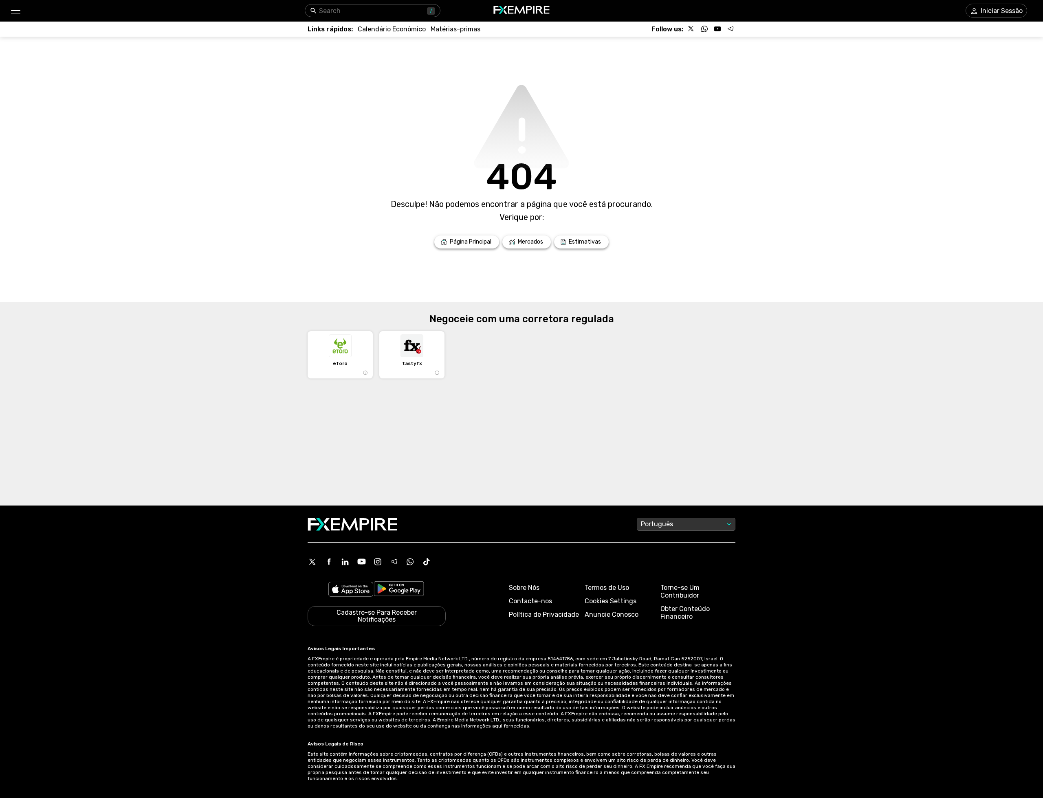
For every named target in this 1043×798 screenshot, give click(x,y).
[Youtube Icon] (361, 562)
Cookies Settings (610, 601)
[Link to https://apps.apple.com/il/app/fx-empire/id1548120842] (350, 590)
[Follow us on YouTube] (717, 29)
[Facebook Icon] (329, 562)
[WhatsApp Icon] (410, 562)
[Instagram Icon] (378, 562)
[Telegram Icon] (394, 562)
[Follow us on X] (691, 29)
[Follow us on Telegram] (730, 29)
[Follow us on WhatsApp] (704, 29)
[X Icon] (312, 562)
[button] (15, 11)
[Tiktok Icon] (426, 562)
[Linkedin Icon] (345, 562)
